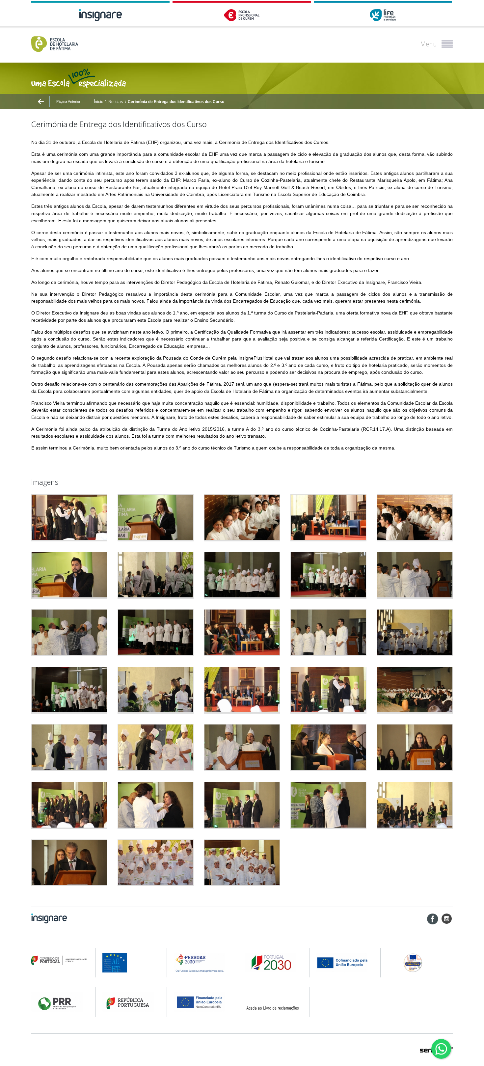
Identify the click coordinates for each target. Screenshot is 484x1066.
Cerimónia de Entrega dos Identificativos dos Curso (176, 101)
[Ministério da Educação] (59, 960)
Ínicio (98, 101)
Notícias (115, 101)
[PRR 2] (130, 1002)
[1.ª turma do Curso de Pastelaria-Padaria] (242, 863)
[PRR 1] (59, 1002)
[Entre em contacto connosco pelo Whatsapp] (441, 1049)
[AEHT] (130, 962)
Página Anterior (68, 101)
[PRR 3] (201, 1002)
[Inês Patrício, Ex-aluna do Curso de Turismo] (415, 747)
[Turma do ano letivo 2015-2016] (155, 863)
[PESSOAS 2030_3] (344, 962)
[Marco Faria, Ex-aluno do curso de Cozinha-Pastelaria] (69, 575)
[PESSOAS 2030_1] (201, 962)
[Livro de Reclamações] (273, 1002)
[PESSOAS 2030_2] (273, 962)
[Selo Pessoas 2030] (419, 962)
